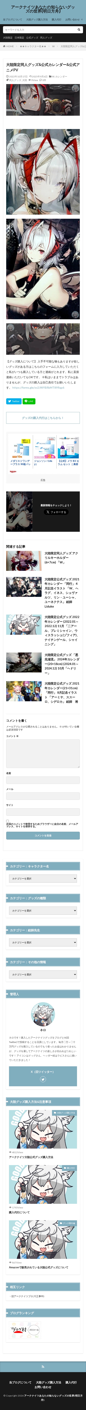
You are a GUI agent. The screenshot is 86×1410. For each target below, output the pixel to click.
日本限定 (19, 37)
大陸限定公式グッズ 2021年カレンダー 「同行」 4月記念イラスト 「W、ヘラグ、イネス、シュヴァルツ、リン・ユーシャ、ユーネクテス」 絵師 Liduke (62, 592)
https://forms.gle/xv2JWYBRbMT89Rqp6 (38, 387)
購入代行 (56, 19)
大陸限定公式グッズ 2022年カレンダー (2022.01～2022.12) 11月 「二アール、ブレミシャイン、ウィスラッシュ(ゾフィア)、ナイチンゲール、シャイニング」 (62, 630)
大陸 (24, 80)
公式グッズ (32, 37)
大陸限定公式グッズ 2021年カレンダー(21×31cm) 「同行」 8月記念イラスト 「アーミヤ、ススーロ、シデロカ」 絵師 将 (62, 692)
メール (9, 789)
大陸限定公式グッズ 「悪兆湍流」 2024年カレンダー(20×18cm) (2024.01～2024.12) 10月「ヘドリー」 (62, 664)
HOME (10, 46)
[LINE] (29, 401)
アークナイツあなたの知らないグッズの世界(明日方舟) (43, 9)
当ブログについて (12, 19)
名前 (8, 773)
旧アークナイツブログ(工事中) (27, 1296)
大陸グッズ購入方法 (37, 19)
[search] (79, 29)
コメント (12, 736)
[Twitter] (14, 401)
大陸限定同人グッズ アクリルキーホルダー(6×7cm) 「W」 (61, 557)
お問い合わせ (72, 19)
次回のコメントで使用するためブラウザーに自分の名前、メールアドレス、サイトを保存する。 (42, 825)
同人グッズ (46, 37)
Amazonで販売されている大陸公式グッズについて (38, 1267)
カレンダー (61, 76)
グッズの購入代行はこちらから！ (43, 417)
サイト (9, 805)
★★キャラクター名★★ (33, 46)
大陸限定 (8, 37)
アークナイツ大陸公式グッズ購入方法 (31, 1157)
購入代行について (19, 1212)
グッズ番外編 (69, 1223)
